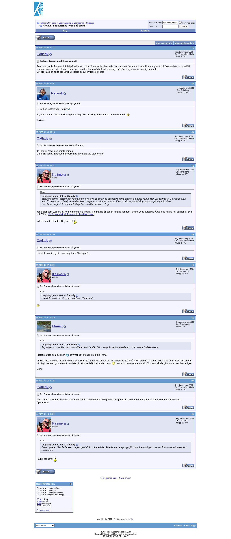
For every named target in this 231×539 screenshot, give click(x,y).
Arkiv (186, 525)
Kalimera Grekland (48, 23)
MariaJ (57, 326)
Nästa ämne (124, 478)
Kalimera (59, 174)
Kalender (145, 31)
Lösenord (153, 26)
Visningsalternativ (183, 43)
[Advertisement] (131, 9)
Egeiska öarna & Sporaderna (71, 23)
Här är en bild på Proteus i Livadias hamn (71, 214)
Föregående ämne (109, 478)
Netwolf (57, 93)
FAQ (65, 31)
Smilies (40, 501)
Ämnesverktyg (163, 43)
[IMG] (39, 503)
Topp (193, 525)
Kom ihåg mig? (188, 23)
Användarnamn (155, 22)
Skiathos (90, 23)
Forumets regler (44, 510)
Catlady (43, 54)
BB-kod (40, 499)
